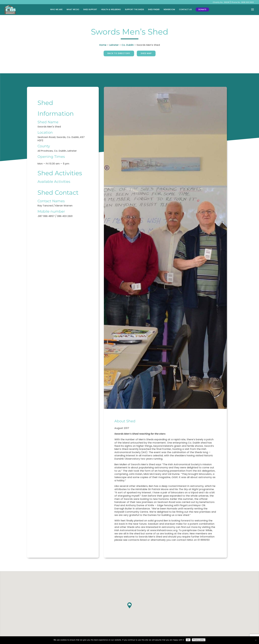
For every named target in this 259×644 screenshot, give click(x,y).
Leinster (114, 45)
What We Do (73, 9)
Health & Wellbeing (111, 9)
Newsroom (169, 9)
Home (102, 45)
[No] (255, 640)
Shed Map (146, 53)
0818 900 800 (247, 2)
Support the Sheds (134, 9)
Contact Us (185, 9)
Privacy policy (198, 640)
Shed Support (90, 9)
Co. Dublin (128, 45)
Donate (202, 9)
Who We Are (56, 9)
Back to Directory (119, 53)
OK (188, 640)
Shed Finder (154, 9)
